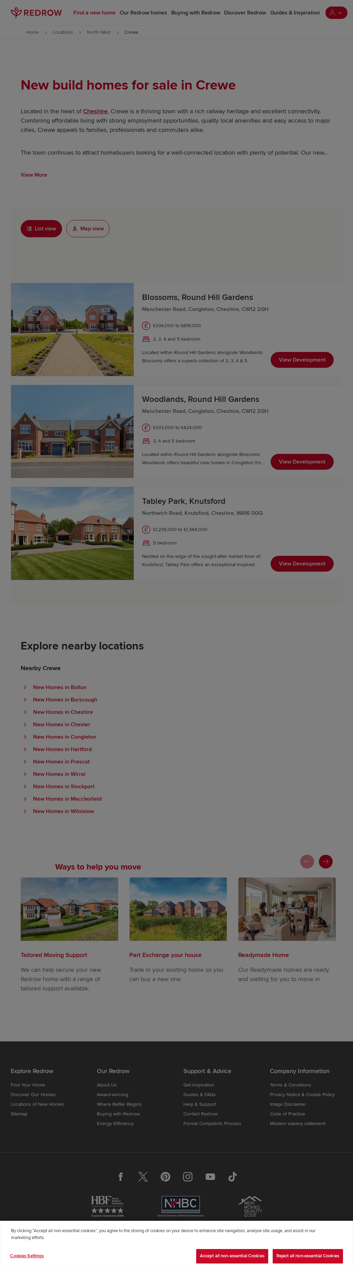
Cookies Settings (27, 1256)
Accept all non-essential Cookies (232, 1256)
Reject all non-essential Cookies (307, 1256)
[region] (176, 1245)
